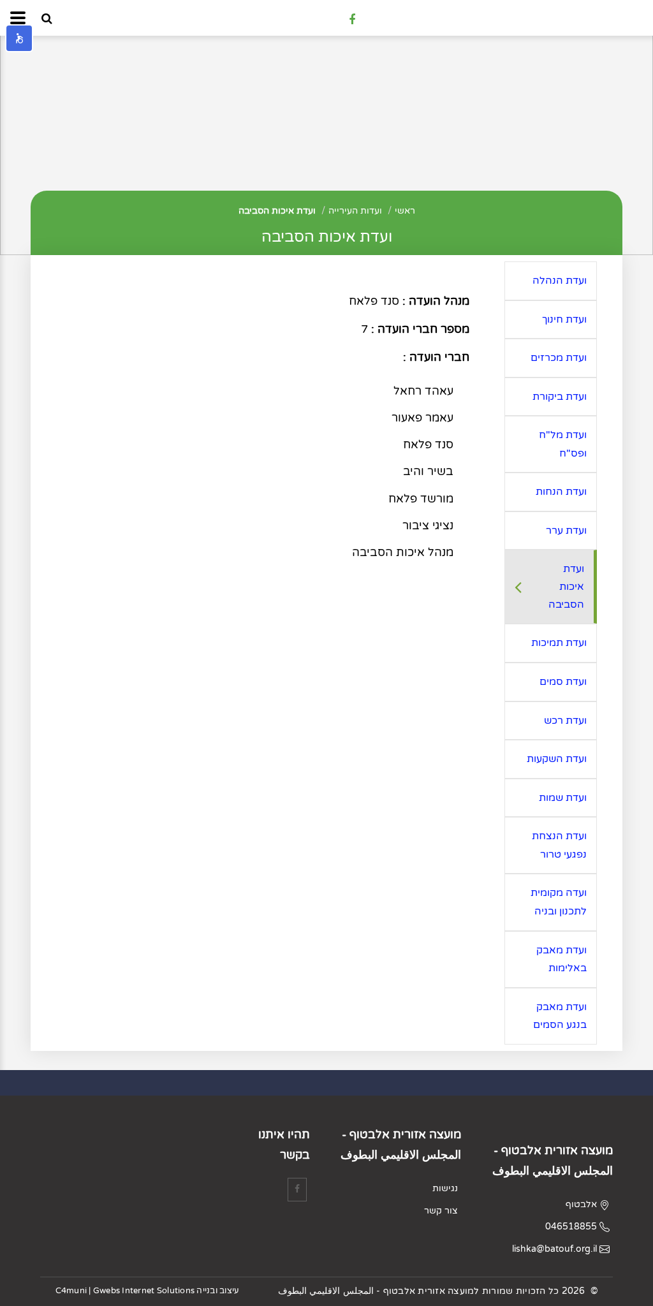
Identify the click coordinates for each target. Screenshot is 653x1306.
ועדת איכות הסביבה (277, 210)
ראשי (405, 210)
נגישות (445, 1188)
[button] (19, 38)
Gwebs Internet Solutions (143, 1291)
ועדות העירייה (355, 210)
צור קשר (441, 1210)
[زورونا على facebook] (352, 19)
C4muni (71, 1291)
